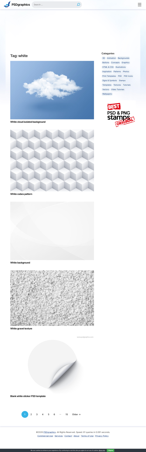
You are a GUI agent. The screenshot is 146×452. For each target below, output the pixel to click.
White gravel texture (21, 328)
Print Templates (109, 76)
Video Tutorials (117, 89)
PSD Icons (128, 76)
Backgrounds (123, 58)
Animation (111, 58)
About (76, 436)
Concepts (115, 62)
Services (59, 436)
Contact (68, 436)
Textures (117, 85)
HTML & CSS (107, 67)
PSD (120, 76)
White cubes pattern (21, 194)
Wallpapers (107, 94)
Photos (126, 71)
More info (102, 450)
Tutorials (126, 85)
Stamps (122, 80)
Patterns (117, 71)
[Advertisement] (73, 26)
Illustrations (121, 67)
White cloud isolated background (27, 121)
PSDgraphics (21, 4)
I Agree (110, 450)
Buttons (105, 62)
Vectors (105, 89)
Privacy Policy (102, 436)
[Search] (78, 4)
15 (66, 414)
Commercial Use (45, 436)
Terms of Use (87, 436)
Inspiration (106, 71)
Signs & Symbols (109, 80)
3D (103, 58)
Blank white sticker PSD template (28, 396)
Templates (106, 85)
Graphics (125, 62)
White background (20, 262)
